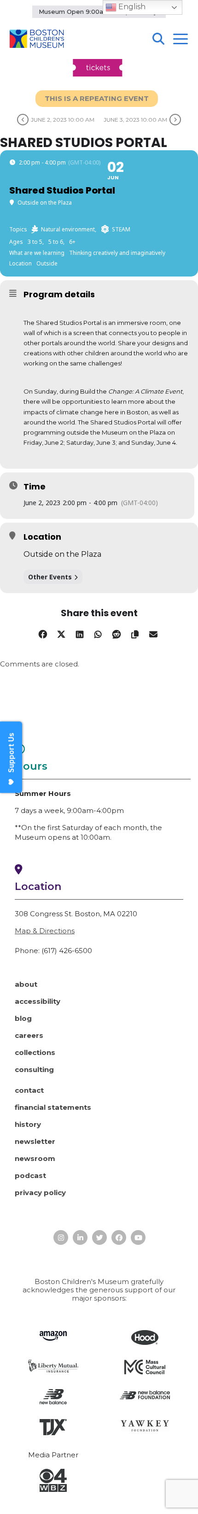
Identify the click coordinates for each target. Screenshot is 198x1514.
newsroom (35, 1158)
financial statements (53, 1107)
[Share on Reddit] (116, 632)
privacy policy (40, 1192)
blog (23, 1018)
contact (29, 1090)
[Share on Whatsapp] (98, 632)
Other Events (50, 576)
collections (35, 1052)
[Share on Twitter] (61, 632)
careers (29, 1035)
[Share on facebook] (43, 632)
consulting (34, 1069)
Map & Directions (45, 930)
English (131, 6)
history (28, 1124)
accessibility (37, 1001)
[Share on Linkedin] (79, 632)
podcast (30, 1175)
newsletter (35, 1141)
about (26, 984)
